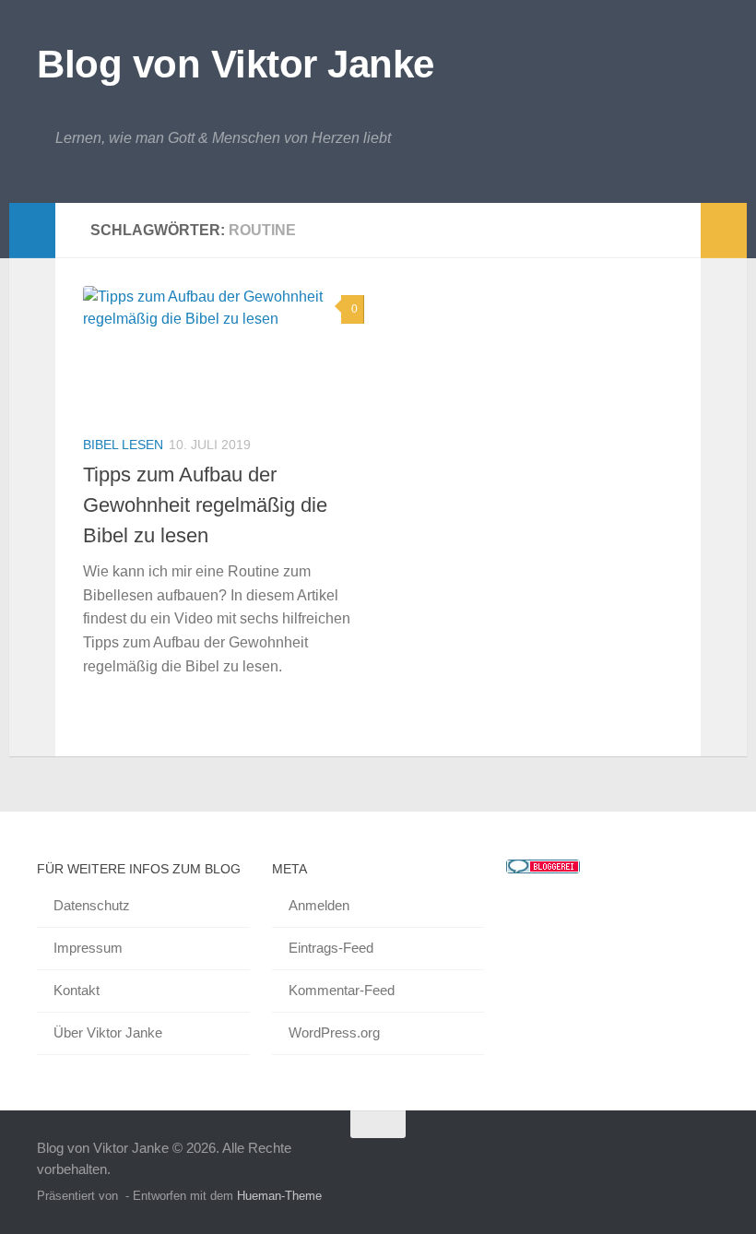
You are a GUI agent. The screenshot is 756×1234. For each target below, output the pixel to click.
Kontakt (76, 990)
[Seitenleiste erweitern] (32, 230)
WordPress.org (334, 1032)
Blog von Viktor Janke (235, 64)
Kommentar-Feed (342, 990)
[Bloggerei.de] (543, 868)
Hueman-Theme (279, 1196)
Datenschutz (91, 905)
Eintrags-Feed (331, 947)
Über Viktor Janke (107, 1032)
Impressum (88, 947)
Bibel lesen (123, 444)
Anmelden (319, 905)
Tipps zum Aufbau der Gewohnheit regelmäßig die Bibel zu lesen (205, 505)
